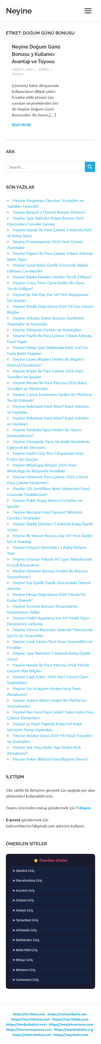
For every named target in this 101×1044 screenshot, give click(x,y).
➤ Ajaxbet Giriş (23, 870)
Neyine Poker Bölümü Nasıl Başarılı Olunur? (50, 758)
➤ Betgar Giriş (23, 960)
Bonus (18, 74)
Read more (21, 125)
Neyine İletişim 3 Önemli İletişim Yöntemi (49, 211)
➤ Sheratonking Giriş (27, 880)
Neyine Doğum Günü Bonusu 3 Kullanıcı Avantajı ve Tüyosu (36, 54)
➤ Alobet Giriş (23, 910)
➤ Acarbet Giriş (24, 890)
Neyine (19, 10)
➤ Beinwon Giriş (24, 970)
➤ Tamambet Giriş (25, 920)
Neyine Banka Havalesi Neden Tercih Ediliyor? (52, 276)
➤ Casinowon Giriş (26, 979)
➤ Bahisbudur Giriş (26, 940)
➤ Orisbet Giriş (23, 900)
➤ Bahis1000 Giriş (25, 950)
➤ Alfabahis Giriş (25, 930)
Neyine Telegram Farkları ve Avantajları (47, 329)
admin (43, 69)
